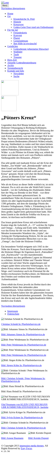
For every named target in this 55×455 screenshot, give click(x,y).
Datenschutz (13, 314)
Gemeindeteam (20, 41)
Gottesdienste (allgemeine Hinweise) (31, 49)
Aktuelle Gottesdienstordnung (21, 62)
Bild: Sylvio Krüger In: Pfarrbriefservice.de (22, 417)
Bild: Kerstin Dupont (38, 438)
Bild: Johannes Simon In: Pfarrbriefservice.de (23, 334)
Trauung (17, 57)
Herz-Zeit (12, 60)
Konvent (17, 35)
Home (10, 13)
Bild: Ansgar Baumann (12, 438)
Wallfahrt (17, 51)
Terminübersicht (15, 68)
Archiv (10, 65)
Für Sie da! (12, 30)
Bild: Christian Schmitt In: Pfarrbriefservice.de (23, 428)
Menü (4, 5)
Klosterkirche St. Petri (24, 19)
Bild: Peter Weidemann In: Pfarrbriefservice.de (23, 344)
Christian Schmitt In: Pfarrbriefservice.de (20, 324)
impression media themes (32, 445)
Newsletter (18, 73)
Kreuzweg (18, 24)
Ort (9, 16)
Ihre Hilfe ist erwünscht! (25, 43)
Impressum (12, 311)
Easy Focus (26, 448)
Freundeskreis (20, 32)
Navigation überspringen (13, 8)
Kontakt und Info (15, 71)
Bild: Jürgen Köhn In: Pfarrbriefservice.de (21, 365)
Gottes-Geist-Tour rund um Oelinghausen (33, 27)
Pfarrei (16, 38)
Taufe (16, 54)
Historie (17, 21)
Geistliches (12, 46)
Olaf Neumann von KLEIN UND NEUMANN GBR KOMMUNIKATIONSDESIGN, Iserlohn (24, 405)
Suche (16, 76)
